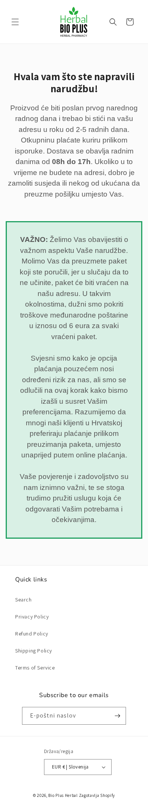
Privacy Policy (32, 616)
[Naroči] (117, 716)
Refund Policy (31, 633)
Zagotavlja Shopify (97, 795)
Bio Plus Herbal (63, 795)
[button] (15, 22)
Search (23, 599)
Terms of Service (35, 667)
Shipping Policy (33, 650)
